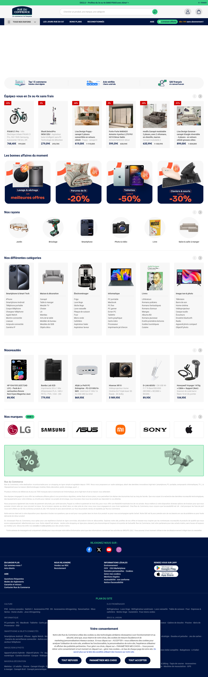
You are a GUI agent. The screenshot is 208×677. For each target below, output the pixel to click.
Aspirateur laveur (81, 327)
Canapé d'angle (38, 666)
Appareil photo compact (186, 324)
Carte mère (113, 321)
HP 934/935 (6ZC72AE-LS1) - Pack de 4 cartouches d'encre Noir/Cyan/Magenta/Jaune (19, 391)
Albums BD (147, 315)
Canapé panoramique (37, 669)
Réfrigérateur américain (142, 609)
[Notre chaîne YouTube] (109, 549)
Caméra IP (10, 327)
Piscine (188, 623)
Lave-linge (125, 609)
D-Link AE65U (149, 385)
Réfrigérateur (113, 609)
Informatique (114, 293)
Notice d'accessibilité (113, 582)
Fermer (204, 3)
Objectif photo (182, 327)
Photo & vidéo (121, 242)
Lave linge (78, 302)
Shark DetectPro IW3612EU (48, 132)
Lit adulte (17, 666)
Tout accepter (138, 660)
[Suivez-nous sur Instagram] (119, 549)
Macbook (112, 302)
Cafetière (78, 321)
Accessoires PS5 (41, 609)
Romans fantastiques (151, 305)
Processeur (113, 324)
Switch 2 (29, 609)
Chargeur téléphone (14, 312)
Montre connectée (14, 318)
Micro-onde (79, 318)
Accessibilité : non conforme (116, 579)
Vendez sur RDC (61, 565)
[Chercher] (155, 11)
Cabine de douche (176, 623)
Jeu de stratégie (162, 636)
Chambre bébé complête (167, 650)
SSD (17, 625)
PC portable (113, 299)
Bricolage (53, 242)
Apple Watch (11, 315)
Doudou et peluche (179, 636)
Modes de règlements (14, 582)
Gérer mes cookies (112, 574)
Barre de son (181, 302)
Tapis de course (177, 663)
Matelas (43, 315)
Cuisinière (133, 612)
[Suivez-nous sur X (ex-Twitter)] (99, 549)
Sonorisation (83, 609)
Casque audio (182, 312)
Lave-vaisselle (161, 609)
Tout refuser (70, 660)
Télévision (180, 299)
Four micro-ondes (147, 612)
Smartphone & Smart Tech (17, 293)
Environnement (111, 565)
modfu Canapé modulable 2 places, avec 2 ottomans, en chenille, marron (155, 134)
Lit (41, 312)
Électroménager (81, 293)
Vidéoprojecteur (183, 308)
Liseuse (9, 321)
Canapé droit (20, 669)
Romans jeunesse (149, 318)
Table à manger (46, 302)
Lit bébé (195, 650)
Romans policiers (149, 302)
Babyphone (185, 650)
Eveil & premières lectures (153, 321)
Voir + (30, 417)
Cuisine (145, 327)
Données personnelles (114, 571)
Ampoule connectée (14, 324)
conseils (36, 526)
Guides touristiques (150, 324)
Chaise (43, 308)
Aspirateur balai (81, 324)
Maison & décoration (49, 293)
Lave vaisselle (80, 308)
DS (51, 609)
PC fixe (111, 305)
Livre (155, 242)
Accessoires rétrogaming (65, 609)
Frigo (76, 299)
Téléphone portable (14, 305)
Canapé (43, 299)
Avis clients (9, 568)
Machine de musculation (175, 666)
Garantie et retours (12, 584)
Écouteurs (180, 315)
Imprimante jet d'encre (117, 327)
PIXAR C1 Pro (13, 131)
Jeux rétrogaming (32, 612)
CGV (106, 568)
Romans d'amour (149, 308)
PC (17, 623)
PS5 (6, 609)
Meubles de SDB (47, 324)
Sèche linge (79, 305)
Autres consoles (16, 609)
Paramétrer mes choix (103, 660)
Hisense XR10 (115, 385)
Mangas (145, 312)
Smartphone (87, 242)
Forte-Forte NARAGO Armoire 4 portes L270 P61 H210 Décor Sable (121, 134)
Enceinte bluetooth (184, 318)
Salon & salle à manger (189, 242)
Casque (34, 655)
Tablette (111, 315)
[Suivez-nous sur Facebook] (89, 549)
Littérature (146, 299)
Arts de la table (46, 318)
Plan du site (104, 598)
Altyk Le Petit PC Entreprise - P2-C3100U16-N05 (87, 388)
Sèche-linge (121, 612)
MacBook (24, 623)
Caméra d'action (22, 655)
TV (41, 653)
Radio (178, 321)
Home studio (17, 612)
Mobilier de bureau (48, 321)
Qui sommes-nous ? (13, 565)
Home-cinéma (182, 305)
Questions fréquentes (14, 579)
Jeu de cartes (195, 636)
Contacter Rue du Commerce (17, 587)
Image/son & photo (184, 293)
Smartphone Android (15, 302)
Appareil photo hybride (14, 653)
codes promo (46, 526)
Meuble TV (44, 305)
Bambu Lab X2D (48, 385)
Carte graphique (115, 318)
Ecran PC (112, 312)
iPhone (9, 299)
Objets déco (45, 327)
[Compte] (187, 11)
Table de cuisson (176, 609)
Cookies (129, 571)
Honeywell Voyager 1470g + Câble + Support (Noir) (188, 386)
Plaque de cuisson (82, 312)
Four (76, 315)
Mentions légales (112, 577)
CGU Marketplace (117, 568)
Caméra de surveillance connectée (20, 639)
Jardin (19, 242)
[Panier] (198, 11)
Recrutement (60, 568)
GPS (189, 666)
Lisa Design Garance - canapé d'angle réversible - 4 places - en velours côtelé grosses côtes (188, 135)
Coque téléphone (13, 308)
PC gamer (112, 308)
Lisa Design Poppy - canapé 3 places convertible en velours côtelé (85, 135)
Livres (144, 293)
